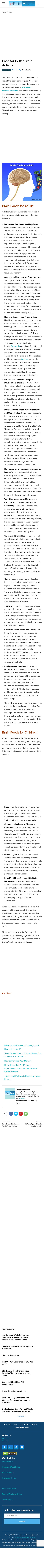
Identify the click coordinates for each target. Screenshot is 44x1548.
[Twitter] (16, 1114)
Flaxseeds (15, 346)
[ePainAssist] (22, 3)
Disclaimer (25, 1537)
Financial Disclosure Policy (12, 1494)
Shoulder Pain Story (10, 1355)
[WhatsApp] (26, 1114)
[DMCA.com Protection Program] (9, 1454)
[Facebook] (11, 1114)
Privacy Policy (7, 1462)
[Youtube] (22, 1447)
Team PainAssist (27, 70)
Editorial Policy (7, 1473)
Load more (21, 1416)
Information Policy (9, 1478)
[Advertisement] (22, 36)
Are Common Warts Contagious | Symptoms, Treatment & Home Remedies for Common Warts (15, 1337)
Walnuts (24, 359)
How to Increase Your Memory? (18, 1061)
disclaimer (22, 1098)
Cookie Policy (7, 1500)
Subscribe (22, 1521)
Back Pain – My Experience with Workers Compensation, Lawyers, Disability (16, 1400)
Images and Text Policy (11, 1467)
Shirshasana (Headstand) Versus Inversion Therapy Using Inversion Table (16, 1373)
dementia (14, 91)
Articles (9, 12)
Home (4, 12)
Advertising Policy (9, 1489)
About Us (5, 1438)
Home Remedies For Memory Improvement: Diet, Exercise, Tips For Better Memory (20, 1068)
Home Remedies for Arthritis (14, 1391)
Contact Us (6, 1441)
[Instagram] (10, 1447)
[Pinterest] (21, 1114)
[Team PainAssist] (10, 1096)
